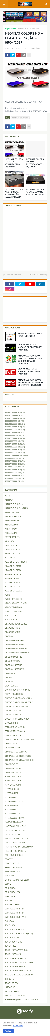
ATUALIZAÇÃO (11, 533)
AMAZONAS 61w (12, 512)
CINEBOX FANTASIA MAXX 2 (17, 653)
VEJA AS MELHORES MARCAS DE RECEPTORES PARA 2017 (30, 371)
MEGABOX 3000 (12, 789)
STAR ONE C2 (11, 888)
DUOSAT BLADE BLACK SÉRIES (18, 698)
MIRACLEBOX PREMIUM (15, 818)
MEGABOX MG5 (11, 805)
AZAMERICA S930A (13, 591)
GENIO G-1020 (11, 743)
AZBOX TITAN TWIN (13, 607)
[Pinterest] (18, 55)
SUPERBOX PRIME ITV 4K (15, 917)
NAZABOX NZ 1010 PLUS (15, 826)
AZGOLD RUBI (11, 615)
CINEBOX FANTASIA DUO (15, 640)
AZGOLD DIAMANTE (13, 611)
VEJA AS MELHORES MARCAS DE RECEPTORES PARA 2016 (30, 347)
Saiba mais (18, 1025)
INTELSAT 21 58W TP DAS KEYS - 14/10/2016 (30, 334)
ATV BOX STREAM (12, 537)
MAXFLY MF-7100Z (13, 781)
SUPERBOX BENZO (13, 904)
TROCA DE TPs (11, 983)
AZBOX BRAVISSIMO (13, 599)
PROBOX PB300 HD (13, 867)
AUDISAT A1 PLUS (12, 545)
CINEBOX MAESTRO (13, 657)
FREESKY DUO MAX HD (15, 727)
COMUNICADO (11, 673)
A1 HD (8, 496)
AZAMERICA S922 (12, 578)
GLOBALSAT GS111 (13, 764)
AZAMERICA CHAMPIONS (16, 562)
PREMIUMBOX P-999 (14, 855)
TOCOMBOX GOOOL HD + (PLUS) (19, 933)
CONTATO (9, 677)
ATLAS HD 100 (11, 529)
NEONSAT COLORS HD (28, 28)
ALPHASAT (9, 500)
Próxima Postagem (37, 274)
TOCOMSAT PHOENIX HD (15, 966)
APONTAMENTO (12, 520)
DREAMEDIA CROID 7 (14, 694)
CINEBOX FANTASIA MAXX (16, 648)
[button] (8, 1031)
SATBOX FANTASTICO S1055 (17, 880)
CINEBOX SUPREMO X (14, 669)
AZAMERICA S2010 (13, 574)
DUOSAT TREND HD (13, 715)
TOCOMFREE (10, 946)
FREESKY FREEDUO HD (15, 731)
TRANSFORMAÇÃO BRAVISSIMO (19, 975)
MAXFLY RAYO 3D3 (13, 785)
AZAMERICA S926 (12, 582)
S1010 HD (9, 876)
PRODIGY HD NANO (13, 871)
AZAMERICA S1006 (13, 570)
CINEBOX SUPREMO (13, 665)
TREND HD (9, 979)
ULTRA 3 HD (10, 987)
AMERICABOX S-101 (13, 516)
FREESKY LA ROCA (13, 735)
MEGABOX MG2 (11, 793)
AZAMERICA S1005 (13, 566)
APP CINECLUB (11, 525)
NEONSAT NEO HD (13, 834)
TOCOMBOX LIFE (12, 938)
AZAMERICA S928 (12, 587)
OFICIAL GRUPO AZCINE (15, 842)
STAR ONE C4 (11, 896)
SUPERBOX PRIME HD (14, 909)
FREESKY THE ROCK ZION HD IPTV (19, 739)
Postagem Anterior (12, 274)
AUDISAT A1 (10, 541)
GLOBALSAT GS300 (13, 768)
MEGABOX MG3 (11, 797)
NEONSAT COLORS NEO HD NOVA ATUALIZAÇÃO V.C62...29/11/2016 (14, 193)
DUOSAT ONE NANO (13, 710)
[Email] (23, 55)
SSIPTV (8, 884)
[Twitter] (12, 55)
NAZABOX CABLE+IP (14, 822)
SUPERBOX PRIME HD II (15, 913)
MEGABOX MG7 (11, 810)
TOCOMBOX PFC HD (13, 942)
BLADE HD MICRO (12, 628)
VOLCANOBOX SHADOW (16, 995)
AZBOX (8, 595)
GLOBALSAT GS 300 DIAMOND (18, 756)
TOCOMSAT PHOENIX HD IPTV (18, 971)
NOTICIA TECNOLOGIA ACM (16, 838)
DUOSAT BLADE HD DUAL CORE (19, 702)
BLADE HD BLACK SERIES (16, 624)
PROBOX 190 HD (12, 863)
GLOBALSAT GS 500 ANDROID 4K (19, 760)
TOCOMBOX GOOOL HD (15, 929)
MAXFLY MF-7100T (13, 777)
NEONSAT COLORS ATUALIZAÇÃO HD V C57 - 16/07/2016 (35, 192)
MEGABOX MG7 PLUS (14, 814)
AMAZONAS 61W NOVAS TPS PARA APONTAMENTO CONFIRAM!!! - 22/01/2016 (30, 382)
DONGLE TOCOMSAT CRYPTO (17, 690)
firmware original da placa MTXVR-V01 (21, 999)
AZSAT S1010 (11, 620)
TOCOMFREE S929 (13, 954)
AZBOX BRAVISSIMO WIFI (16, 603)
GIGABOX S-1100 (12, 748)
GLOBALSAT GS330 (13, 772)
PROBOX (8, 859)
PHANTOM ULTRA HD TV (15, 851)
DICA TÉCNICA (11, 686)
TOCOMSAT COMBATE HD (16, 958)
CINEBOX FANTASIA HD (15, 644)
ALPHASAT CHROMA (14, 504)
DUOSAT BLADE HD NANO (16, 706)
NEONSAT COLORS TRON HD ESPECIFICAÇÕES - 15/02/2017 (35, 163)
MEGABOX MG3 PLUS (14, 801)
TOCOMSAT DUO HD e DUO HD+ (19, 962)
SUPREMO (9, 921)
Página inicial (10, 28)
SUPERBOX (10, 900)
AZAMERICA (10, 558)
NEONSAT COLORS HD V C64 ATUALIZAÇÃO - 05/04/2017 (14, 163)
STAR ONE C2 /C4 (12, 892)
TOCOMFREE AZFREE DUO (16, 950)
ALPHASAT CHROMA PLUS (16, 508)
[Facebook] (7, 55)
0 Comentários (33, 48)
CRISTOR (9, 681)
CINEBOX (9, 636)
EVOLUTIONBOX (12, 723)
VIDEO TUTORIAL (12, 991)
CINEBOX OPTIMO (12, 661)
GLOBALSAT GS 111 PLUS (16, 752)
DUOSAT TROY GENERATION (17, 719)
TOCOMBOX (10, 925)
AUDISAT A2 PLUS (12, 549)
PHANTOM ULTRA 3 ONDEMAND (19, 847)
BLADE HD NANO (12, 632)
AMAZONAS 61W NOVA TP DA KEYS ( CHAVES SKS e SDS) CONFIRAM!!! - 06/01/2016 (30, 360)
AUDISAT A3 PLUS (12, 554)
